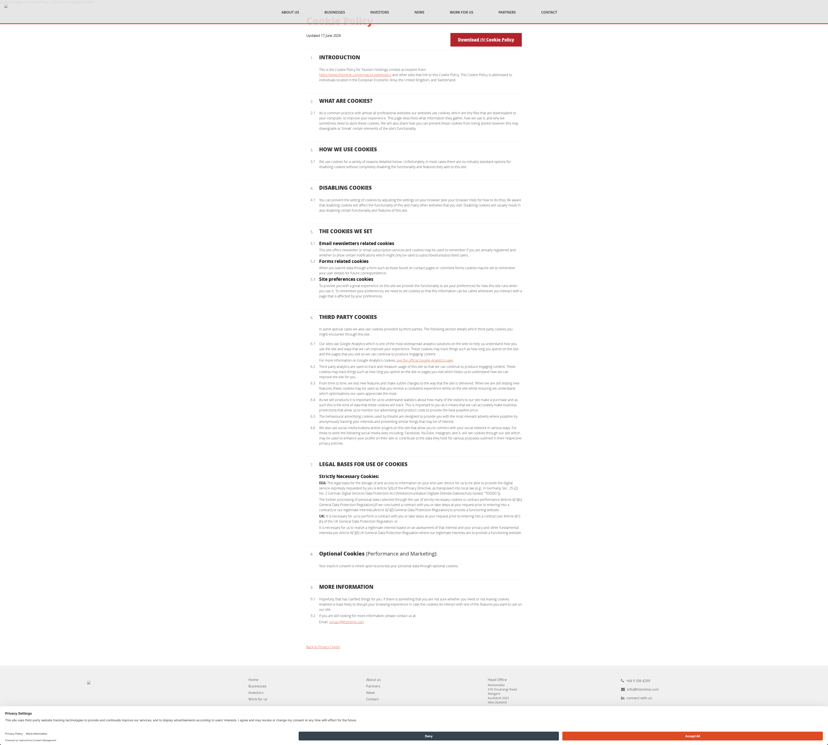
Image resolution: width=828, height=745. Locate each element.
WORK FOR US (461, 12)
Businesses (257, 686)
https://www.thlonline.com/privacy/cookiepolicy (355, 74)
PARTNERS (507, 12)
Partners (373, 686)
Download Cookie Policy (486, 39)
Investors (255, 692)
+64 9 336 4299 (638, 680)
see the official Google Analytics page (425, 360)
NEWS (419, 12)
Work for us (257, 699)
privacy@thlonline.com (346, 622)
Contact (372, 699)
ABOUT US (290, 12)
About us (373, 679)
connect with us (639, 698)
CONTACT (549, 12)
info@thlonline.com (643, 689)
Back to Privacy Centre (323, 647)
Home (253, 679)
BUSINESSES (335, 12)
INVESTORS (379, 12)
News (370, 692)
